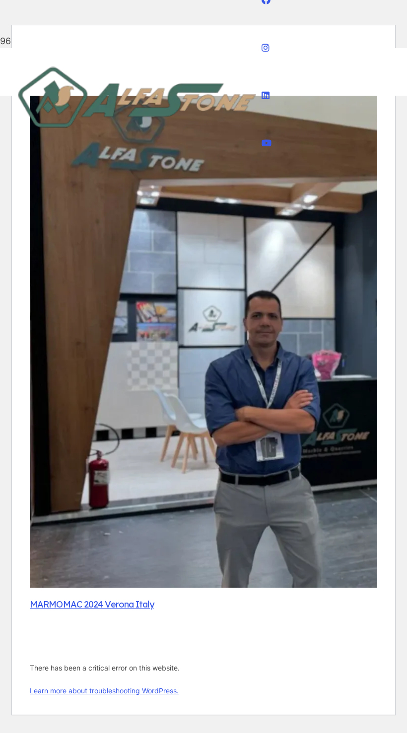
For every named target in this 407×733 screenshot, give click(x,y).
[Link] (137, 131)
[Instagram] (266, 48)
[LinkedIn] (266, 95)
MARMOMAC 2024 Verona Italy (92, 604)
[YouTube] (266, 143)
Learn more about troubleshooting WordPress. (104, 690)
